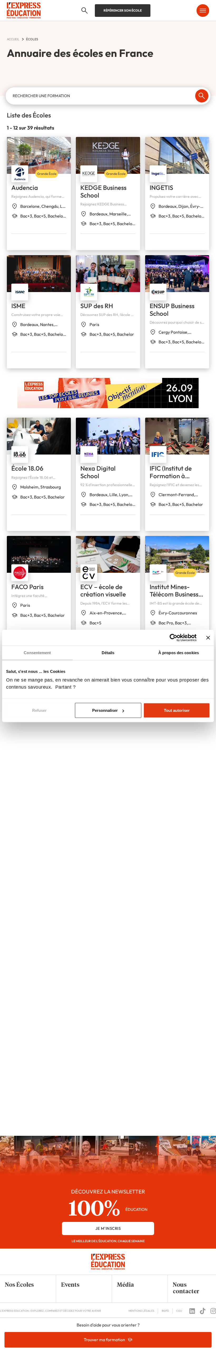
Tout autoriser (177, 710)
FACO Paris (27, 587)
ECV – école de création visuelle (103, 590)
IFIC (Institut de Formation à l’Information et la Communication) (175, 479)
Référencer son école (123, 10)
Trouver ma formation (104, 1339)
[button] (24, 1285)
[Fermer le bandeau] (208, 638)
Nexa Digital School (98, 472)
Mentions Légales (141, 1310)
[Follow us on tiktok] (202, 1311)
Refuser (39, 710)
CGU (179, 1310)
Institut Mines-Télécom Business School (174, 594)
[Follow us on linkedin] (192, 1311)
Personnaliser (105, 710)
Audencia (24, 187)
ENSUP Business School (172, 309)
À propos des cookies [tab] (178, 652)
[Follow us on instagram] (213, 1311)
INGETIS (161, 187)
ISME (18, 306)
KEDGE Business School (103, 191)
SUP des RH (96, 306)
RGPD (165, 1310)
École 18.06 (27, 468)
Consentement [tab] (37, 652)
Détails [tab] (108, 652)
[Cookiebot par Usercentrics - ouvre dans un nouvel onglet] (173, 638)
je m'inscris (108, 1228)
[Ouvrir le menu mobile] (203, 10)
